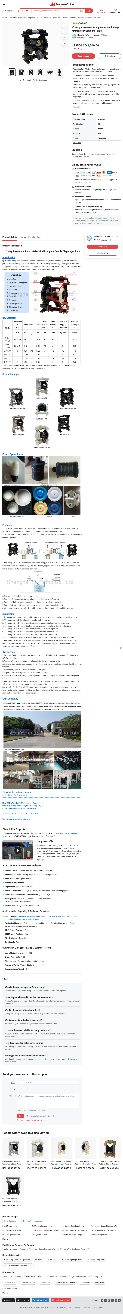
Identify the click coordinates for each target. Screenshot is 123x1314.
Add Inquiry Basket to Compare (36, 80)
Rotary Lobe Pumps (39, 1235)
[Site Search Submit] (89, 10)
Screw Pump (51, 1260)
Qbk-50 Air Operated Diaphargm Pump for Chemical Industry (10, 1201)
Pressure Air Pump (28, 1282)
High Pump (99, 1277)
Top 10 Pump (85, 1282)
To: (14, 1089)
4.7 (97, 240)
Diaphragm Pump (69, 18)
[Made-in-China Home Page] (61, 4)
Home (4, 18)
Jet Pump (38, 1260)
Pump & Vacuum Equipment (49, 18)
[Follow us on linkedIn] (119, 1300)
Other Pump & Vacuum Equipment (17, 1260)
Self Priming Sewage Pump (42, 1226)
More (4, 1293)
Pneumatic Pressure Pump (65, 1282)
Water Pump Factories (34, 1277)
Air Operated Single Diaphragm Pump (18, 1265)
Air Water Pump (10, 1282)
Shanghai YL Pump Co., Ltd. (84, 35)
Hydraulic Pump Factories (80, 1277)
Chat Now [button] (111, 56)
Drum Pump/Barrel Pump (11, 1230)
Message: (12, 1096)
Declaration (86, 1307)
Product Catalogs (36, 1221)
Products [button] (24, 11)
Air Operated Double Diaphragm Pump (105, 1226)
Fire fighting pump (17, 919)
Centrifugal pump (32, 919)
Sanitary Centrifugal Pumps (72, 1235)
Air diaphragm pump (27, 916)
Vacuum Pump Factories (56, 1277)
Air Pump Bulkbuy (11, 1288)
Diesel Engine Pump (9, 1226)
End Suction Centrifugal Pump (73, 1226)
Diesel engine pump (58, 916)
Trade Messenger (40, 1300)
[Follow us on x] (105, 1300)
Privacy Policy (98, 1307)
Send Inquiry (83, 56)
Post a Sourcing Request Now (29, 1120)
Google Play (23, 1300)
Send (20, 1116)
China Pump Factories (12, 1277)
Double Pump (45, 1282)
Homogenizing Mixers (99, 1235)
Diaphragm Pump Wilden (96, 1260)
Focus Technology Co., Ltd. (45, 1307)
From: (13, 1083)
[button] (3, 3)
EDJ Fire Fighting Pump (11, 1235)
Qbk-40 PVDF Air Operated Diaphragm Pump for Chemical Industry (36, 1164)
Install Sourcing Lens (62, 1300)
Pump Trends (100, 1282)
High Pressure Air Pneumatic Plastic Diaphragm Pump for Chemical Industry (61, 1164)
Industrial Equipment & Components (22, 18)
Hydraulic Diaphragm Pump (72, 1260)
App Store (8, 1300)
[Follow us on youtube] (112, 1300)
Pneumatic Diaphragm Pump (89, 18)
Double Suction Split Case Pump (73, 1230)
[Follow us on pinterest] (116, 1300)
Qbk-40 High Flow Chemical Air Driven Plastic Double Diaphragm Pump (109, 1164)
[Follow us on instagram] (109, 1300)
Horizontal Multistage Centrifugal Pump (47, 1230)
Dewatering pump (42, 916)
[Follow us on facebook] (102, 1300)
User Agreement (74, 1307)
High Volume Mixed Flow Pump (102, 1230)
